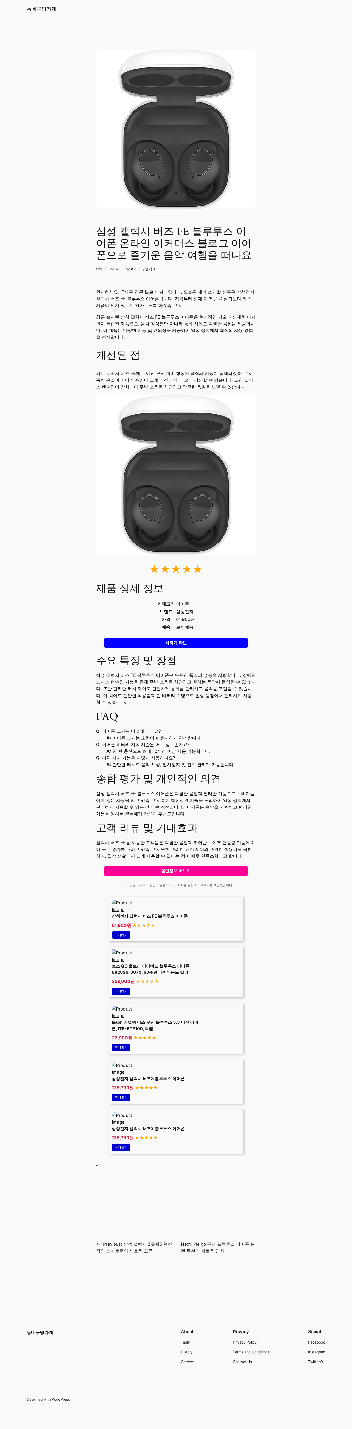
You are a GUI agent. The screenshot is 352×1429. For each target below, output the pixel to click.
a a (133, 269)
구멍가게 (148, 269)
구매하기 (121, 935)
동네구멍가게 (41, 9)
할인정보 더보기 (176, 871)
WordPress (61, 1399)
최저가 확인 (176, 642)
